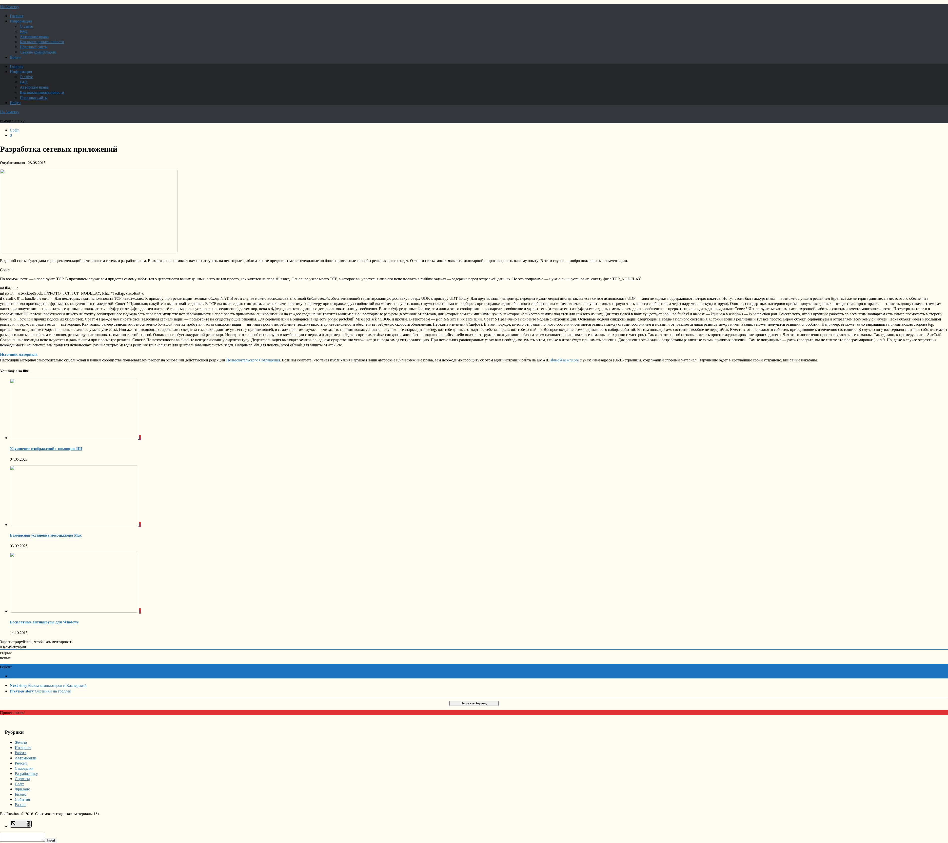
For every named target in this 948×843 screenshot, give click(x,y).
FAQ (23, 31)
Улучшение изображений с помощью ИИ (46, 448)
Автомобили (25, 757)
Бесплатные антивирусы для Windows (44, 622)
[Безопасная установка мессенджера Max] (74, 524)
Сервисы (22, 778)
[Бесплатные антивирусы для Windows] (74, 611)
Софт (14, 129)
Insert (51, 840)
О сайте (26, 26)
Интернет (23, 747)
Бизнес (20, 794)
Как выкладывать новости (42, 41)
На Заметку (9, 6)
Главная (16, 15)
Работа (20, 752)
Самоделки (24, 768)
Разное (20, 804)
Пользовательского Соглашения (253, 359)
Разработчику (26, 773)
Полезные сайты (34, 46)
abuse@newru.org (564, 359)
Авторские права (34, 36)
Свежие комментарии (38, 52)
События (22, 799)
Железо (21, 742)
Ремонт (21, 763)
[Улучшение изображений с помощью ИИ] (74, 437)
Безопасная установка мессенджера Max (46, 535)
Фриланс (22, 788)
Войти (15, 57)
